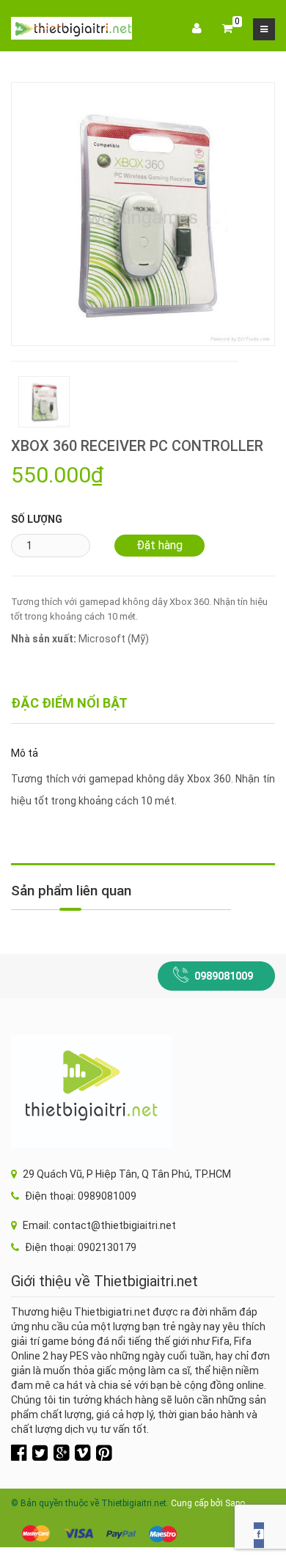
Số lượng (36, 519)
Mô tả (24, 753)
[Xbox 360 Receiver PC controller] (143, 213)
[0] (227, 29)
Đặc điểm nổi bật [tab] (69, 703)
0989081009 (223, 976)
